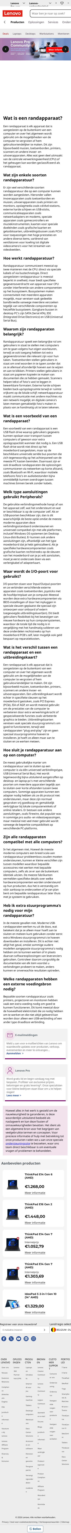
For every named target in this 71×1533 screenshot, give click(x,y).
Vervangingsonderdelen (29, 1479)
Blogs (40, 1427)
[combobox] (50, 13)
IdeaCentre (65, 1435)
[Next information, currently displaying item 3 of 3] (65, 49)
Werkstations (29, 1421)
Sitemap (65, 1522)
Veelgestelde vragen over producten (53, 1409)
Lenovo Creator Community (41, 1373)
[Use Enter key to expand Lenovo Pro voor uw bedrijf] (24, 3)
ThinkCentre (65, 1417)
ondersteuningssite (18, 1143)
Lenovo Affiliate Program (5, 1445)
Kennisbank (41, 1506)
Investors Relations (5, 1380)
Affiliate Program (41, 1488)
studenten (29, 1490)
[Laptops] (23, 34)
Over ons (5, 1367)
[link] (68, 4)
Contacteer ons (53, 1376)
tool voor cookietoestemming (24, 1522)
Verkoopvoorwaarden (49, 1522)
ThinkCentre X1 (65, 1426)
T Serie (64, 1367)
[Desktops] (37, 34)
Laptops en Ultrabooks (29, 1373)
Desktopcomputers (29, 1412)
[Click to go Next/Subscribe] (44, 1329)
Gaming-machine (29, 1398)
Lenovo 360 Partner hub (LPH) (17, 1373)
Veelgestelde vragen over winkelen (53, 1431)
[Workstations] (55, 34)
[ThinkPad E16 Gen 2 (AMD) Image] (12, 1215)
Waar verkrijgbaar (41, 1452)
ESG (3, 1407)
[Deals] (10, 34)
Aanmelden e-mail (41, 1414)
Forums (40, 1421)
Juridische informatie (5, 1417)
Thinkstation (65, 1450)
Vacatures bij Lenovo (5, 1432)
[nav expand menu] (5, 22)
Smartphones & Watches (65, 1397)
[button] (56, 3)
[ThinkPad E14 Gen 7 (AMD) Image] (12, 1245)
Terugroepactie (29, 1468)
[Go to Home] (12, 13)
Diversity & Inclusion (5, 1457)
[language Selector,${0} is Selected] (7, 3)
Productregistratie (41, 1465)
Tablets (29, 1405)
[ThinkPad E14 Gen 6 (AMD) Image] (12, 1185)
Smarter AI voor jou (29, 1387)
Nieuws (5, 1373)
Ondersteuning (53, 1385)
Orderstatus (53, 1394)
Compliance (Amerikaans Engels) (5, 1394)
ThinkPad (65, 1378)
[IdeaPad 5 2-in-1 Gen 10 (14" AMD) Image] (12, 1304)
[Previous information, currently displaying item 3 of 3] (5, 49)
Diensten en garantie (29, 1457)
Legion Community (41, 1403)
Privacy (5, 1522)
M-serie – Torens (65, 1408)
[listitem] (33, 1183)
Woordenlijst (41, 1497)
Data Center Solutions (29, 1432)
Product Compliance (41, 1477)
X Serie (64, 1373)
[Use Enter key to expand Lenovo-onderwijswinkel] (50, 3)
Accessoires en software (29, 1445)
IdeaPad (65, 1383)
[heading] (44, 1176)
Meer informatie (35, 1192)
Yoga (64, 1389)
